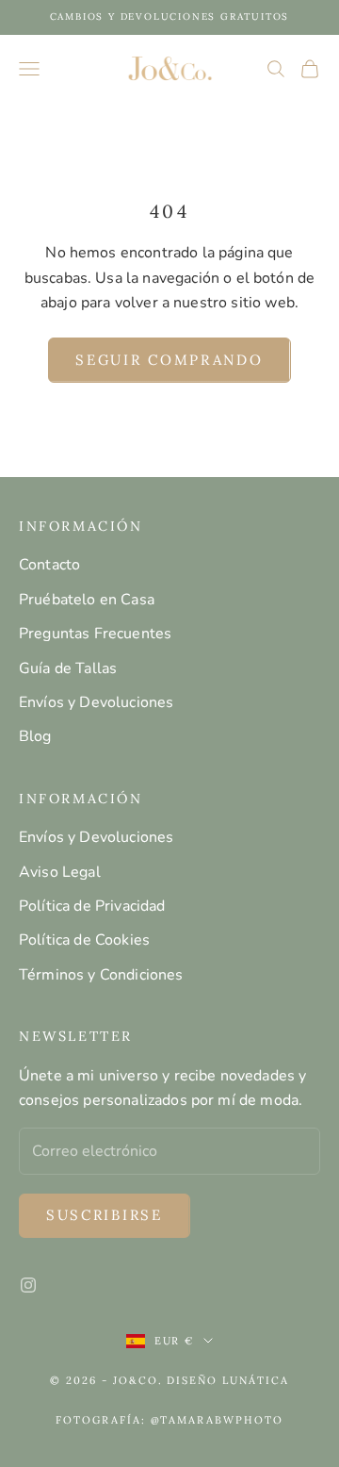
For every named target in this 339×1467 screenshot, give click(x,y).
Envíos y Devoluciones (96, 702)
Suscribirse (104, 1215)
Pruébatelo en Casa (86, 599)
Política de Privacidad (92, 906)
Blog (35, 736)
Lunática (255, 1380)
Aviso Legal (60, 872)
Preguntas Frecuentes (95, 633)
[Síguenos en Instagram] (28, 1285)
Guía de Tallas (68, 668)
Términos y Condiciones (101, 974)
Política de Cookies (84, 940)
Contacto (49, 564)
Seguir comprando (169, 360)
